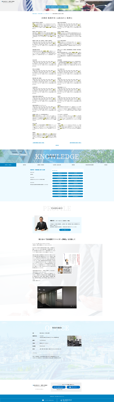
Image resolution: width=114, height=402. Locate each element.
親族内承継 (59, 78)
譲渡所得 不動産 (60, 188)
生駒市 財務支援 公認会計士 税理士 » (75, 142)
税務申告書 (75, 180)
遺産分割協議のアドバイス (62, 87)
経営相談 (105, 164)
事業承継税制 (60, 60)
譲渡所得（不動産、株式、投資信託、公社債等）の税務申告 (42, 40)
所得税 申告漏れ (60, 180)
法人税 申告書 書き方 (75, 191)
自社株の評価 (35, 60)
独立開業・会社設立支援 (57, 164)
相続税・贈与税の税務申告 (62, 22)
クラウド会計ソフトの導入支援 (63, 114)
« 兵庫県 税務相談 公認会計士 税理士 (38, 142)
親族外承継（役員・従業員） (37, 78)
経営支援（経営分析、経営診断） (38, 22)
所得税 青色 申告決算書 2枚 (75, 188)
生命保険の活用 (35, 87)
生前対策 (59, 96)
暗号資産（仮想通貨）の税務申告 (63, 31)
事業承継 (73, 164)
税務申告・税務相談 (8, 164)
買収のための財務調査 (36, 69)
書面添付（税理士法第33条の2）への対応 (39, 31)
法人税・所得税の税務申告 (62, 40)
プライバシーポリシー (39, 389)
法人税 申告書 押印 (59, 193)
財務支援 (59, 105)
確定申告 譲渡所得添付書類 (75, 175)
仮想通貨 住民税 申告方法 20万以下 (75, 193)
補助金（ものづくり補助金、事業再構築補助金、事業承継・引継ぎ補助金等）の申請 (69, 50)
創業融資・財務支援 (40, 164)
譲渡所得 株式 (60, 175)
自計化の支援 (35, 123)
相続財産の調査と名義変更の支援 (38, 96)
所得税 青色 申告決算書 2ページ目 (75, 178)
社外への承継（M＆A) (61, 69)
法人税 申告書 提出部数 (60, 178)
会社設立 (59, 123)
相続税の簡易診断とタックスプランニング (39, 105)
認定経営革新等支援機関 (89, 164)
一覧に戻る (57, 145)
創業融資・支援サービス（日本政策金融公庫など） (41, 114)
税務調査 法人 (60, 191)
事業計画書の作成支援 (36, 49)
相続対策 (24, 164)
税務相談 (34, 132)
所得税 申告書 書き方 (75, 196)
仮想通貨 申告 (60, 196)
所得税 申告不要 (75, 183)
